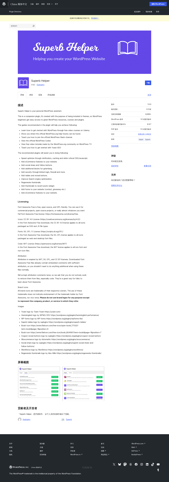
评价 (31, 95)
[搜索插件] (33, 26)
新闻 (10, 447)
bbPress (136, 451)
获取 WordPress (158, 4)
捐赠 (103, 451)
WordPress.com (138, 444)
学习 (72, 444)
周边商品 (105, 454)
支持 (149, 95)
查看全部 (147, 166)
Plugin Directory (15, 12)
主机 (10, 451)
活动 (102, 447)
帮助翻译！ (95, 18)
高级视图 (115, 146)
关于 (10, 444)
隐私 (10, 454)
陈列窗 (42, 444)
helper (141, 139)
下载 (148, 83)
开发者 (72, 451)
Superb (69, 419)
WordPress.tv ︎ (76, 454)
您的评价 (115, 166)
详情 (22, 95)
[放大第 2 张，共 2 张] (101, 369)
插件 (41, 451)
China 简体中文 (36, 467)
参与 (102, 444)
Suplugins (40, 85)
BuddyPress (137, 454)
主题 (41, 447)
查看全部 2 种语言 (144, 134)
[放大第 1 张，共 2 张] (57, 369)
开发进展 (51, 95)
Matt (134, 447)
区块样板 (43, 454)
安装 (40, 95)
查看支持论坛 (116, 185)
